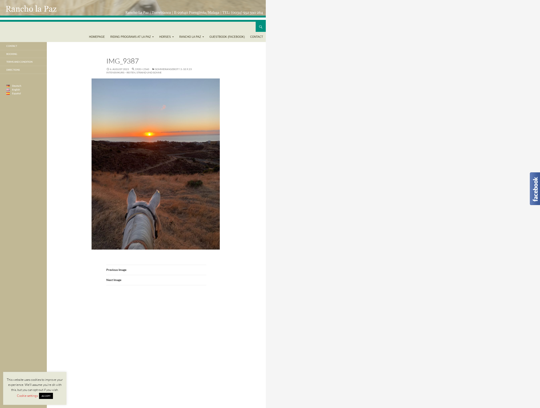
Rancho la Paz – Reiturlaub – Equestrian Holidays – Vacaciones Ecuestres (66, 26)
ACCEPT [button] (46, 395)
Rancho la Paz (190, 36)
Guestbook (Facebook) (227, 36)
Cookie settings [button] (27, 396)
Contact (256, 36)
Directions (13, 69)
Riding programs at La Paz (130, 36)
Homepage (97, 36)
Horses (165, 36)
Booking (11, 54)
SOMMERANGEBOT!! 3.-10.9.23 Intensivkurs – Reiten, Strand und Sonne (149, 71)
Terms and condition (19, 61)
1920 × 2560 (142, 69)
